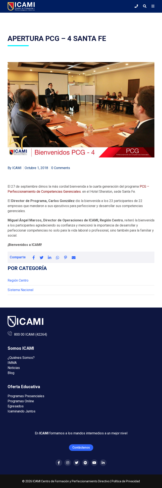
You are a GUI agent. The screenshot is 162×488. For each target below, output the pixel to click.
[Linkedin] (103, 463)
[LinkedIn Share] (49, 257)
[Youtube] (94, 463)
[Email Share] (73, 257)
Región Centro (18, 280)
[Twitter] (76, 463)
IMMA (12, 363)
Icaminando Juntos (21, 411)
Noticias (14, 368)
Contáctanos (81, 447)
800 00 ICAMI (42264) (30, 334)
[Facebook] (58, 463)
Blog (11, 373)
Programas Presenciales (26, 396)
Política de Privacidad (126, 481)
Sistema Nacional (20, 290)
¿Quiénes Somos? (21, 358)
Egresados (16, 406)
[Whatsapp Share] (57, 257)
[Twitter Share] (41, 257)
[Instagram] (67, 463)
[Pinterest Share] (65, 257)
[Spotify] (85, 463)
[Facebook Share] (33, 257)
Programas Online (21, 401)
